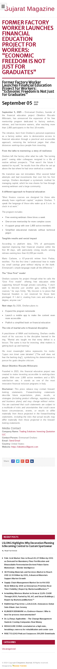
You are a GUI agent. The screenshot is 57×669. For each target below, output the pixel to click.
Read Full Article (11, 551)
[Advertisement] (28, 501)
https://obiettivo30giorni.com (24, 447)
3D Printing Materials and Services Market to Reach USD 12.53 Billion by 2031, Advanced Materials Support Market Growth (28, 575)
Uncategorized (9, 649)
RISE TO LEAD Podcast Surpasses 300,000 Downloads (29, 634)
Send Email (14, 440)
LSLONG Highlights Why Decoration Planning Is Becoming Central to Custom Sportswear (28, 544)
